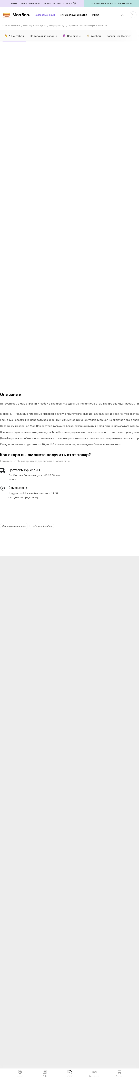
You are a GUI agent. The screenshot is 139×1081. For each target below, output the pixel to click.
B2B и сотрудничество (73, 15)
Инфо (95, 15)
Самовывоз (16, 488)
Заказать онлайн (45, 15)
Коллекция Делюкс (119, 36)
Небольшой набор (42, 526)
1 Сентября (16, 36)
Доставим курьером (23, 470)
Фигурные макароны (14, 526)
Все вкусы (74, 36)
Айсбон (96, 36)
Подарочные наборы (43, 36)
